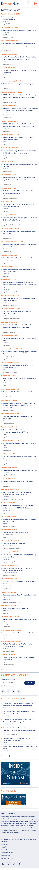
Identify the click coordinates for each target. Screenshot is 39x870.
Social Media (10, 424)
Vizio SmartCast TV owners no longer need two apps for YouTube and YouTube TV (19, 180)
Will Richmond (5, 856)
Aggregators (6, 562)
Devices (8, 51)
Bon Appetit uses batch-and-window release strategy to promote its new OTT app (18, 432)
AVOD (8, 89)
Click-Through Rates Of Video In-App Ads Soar (18, 393)
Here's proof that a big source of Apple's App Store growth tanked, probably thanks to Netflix (19, 405)
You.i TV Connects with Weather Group (16, 534)
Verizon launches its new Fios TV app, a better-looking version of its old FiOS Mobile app (18, 508)
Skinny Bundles (15, 319)
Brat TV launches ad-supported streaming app (18, 85)
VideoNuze (4, 844)
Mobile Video (10, 37)
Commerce (9, 171)
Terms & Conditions (7, 858)
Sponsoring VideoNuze (8, 853)
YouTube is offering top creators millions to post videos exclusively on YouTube (19, 714)
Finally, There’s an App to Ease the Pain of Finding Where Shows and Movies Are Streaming (19, 59)
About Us (4, 847)
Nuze (10, 3)
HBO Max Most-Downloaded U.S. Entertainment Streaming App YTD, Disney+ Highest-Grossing (19, 126)
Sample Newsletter (6, 686)
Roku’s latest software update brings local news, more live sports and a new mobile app (19, 46)
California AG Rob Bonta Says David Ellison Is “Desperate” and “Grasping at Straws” (18, 722)
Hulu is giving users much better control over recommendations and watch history (17, 494)
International (10, 305)
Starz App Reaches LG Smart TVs (14, 545)
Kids (7, 464)
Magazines (9, 437)
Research (17, 562)
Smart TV (21, 602)
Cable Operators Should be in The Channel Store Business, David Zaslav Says (19, 193)
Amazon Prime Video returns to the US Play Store (19, 634)
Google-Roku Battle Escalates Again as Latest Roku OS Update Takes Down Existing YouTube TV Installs (20, 111)
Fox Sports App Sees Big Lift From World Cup (18, 482)
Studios (15, 372)
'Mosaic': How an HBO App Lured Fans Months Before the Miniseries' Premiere (18, 570)
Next (11, 670)
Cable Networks (11, 102)
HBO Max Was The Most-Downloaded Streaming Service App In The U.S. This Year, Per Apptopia (19, 97)
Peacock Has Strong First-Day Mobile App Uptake (19, 259)
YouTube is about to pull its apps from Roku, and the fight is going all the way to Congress (20, 153)
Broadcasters (10, 664)
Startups (8, 64)
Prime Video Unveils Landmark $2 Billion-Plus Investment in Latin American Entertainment (18, 705)
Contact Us (4, 850)
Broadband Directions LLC (21, 839)
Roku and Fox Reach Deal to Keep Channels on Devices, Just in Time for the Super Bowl (18, 327)
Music (8, 627)
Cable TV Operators (12, 198)
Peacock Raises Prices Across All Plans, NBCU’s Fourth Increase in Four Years (18, 740)
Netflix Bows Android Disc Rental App (15, 609)
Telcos (16, 475)
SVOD (8, 24)
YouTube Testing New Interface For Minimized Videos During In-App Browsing (18, 646)
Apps (4, 24)
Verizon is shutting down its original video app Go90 (20, 471)
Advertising (6, 372)
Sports (13, 332)
